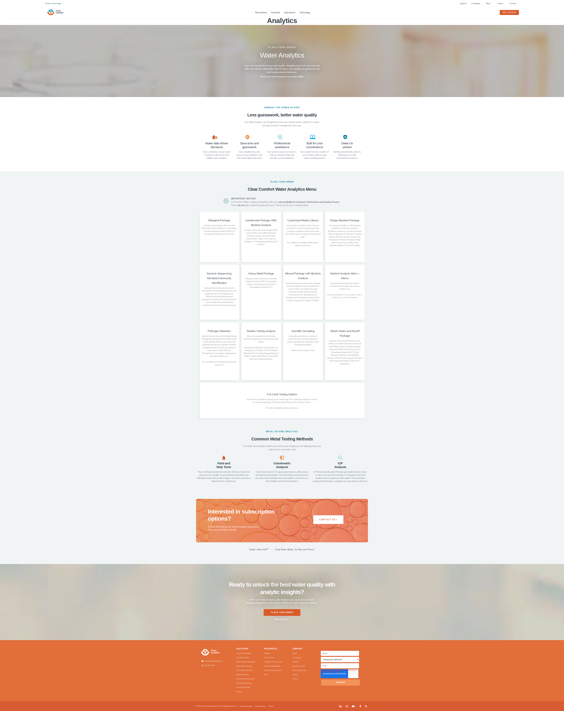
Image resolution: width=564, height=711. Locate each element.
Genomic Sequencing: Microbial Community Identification (219, 278)
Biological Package (219, 220)
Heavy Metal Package (261, 273)
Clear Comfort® (246, 706)
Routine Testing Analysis (261, 331)
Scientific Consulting (303, 331)
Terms (271, 706)
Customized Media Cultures (303, 220)
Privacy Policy (260, 706)
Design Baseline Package (345, 220)
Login (59, 3)
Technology (304, 12)
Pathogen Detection (219, 331)
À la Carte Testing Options (282, 394)
